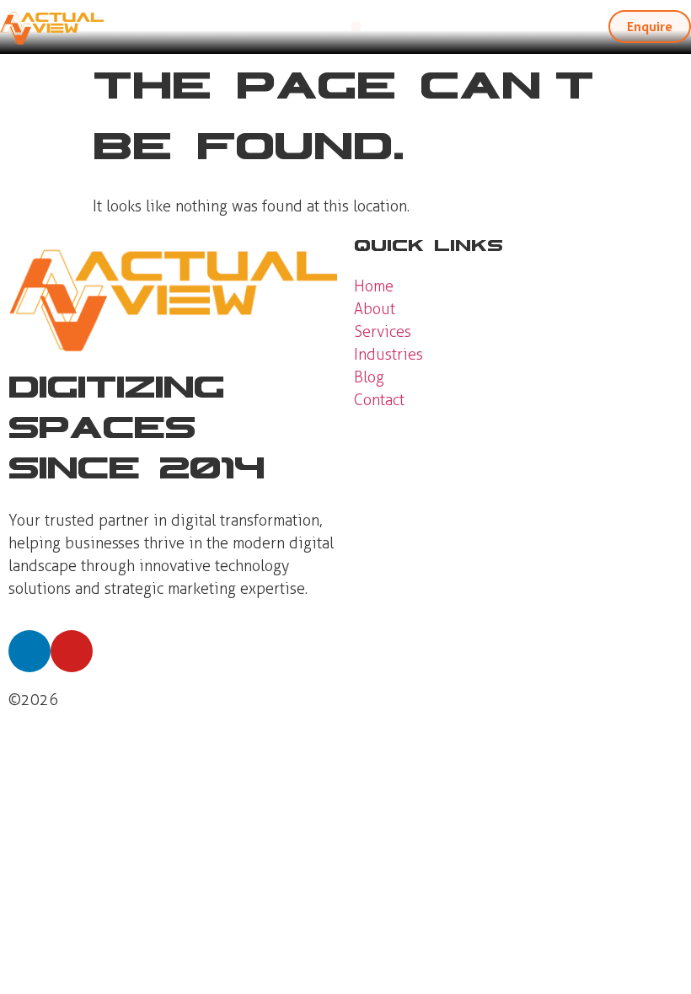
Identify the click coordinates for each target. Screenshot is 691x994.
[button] (356, 26)
